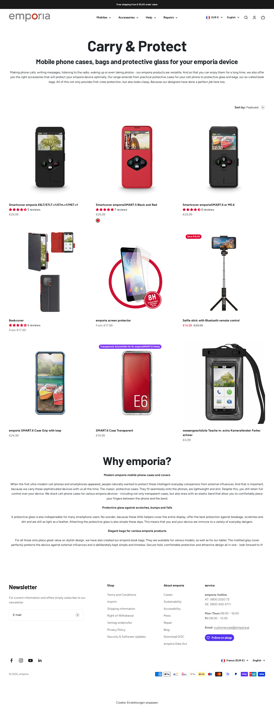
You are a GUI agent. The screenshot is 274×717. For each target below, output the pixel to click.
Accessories (126, 17)
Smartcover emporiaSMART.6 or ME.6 (208, 205)
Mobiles (102, 17)
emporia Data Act (175, 643)
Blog (167, 630)
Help (149, 17)
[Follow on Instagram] (20, 660)
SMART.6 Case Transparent (114, 430)
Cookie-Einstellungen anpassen (137, 702)
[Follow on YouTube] (30, 660)
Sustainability (173, 601)
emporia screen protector (113, 320)
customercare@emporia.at (231, 627)
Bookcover (16, 320)
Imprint (112, 601)
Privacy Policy (116, 630)
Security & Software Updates (126, 636)
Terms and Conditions (121, 595)
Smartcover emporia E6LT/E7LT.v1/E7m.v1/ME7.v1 (43, 205)
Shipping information (121, 608)
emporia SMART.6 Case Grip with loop (35, 430)
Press (167, 615)
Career (168, 595)
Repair (168, 622)
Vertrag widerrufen (119, 622)
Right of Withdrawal (120, 615)
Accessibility (172, 608)
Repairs (168, 17)
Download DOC (174, 636)
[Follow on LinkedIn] (39, 660)
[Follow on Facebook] (11, 660)
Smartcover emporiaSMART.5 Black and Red (126, 205)
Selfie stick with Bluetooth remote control (211, 320)
